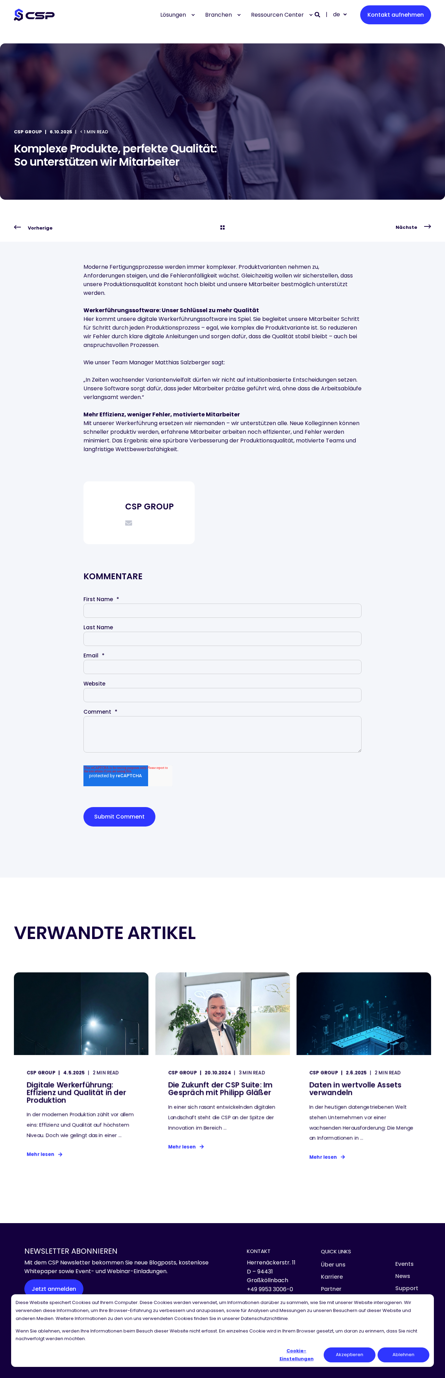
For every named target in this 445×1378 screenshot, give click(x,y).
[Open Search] (318, 14)
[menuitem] (193, 15)
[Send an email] (128, 523)
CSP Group (28, 131)
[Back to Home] (34, 15)
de (336, 14)
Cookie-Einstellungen (297, 1354)
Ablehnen (403, 1354)
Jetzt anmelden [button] (54, 1289)
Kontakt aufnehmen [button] (395, 15)
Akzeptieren (349, 1354)
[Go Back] (222, 228)
